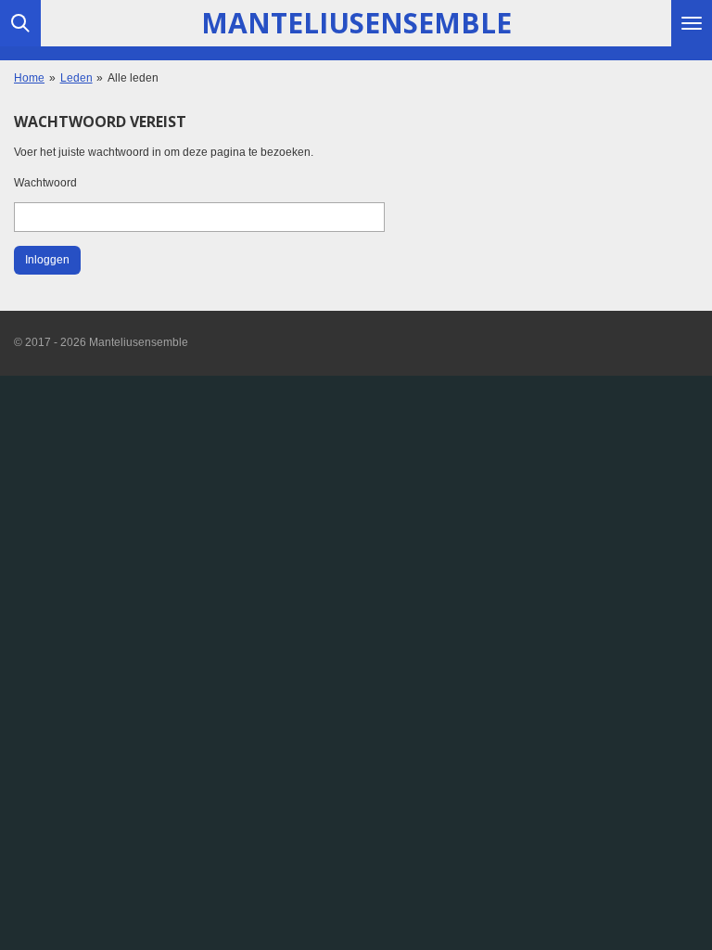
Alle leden (133, 77)
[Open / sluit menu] (691, 23)
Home (29, 77)
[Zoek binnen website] (20, 23)
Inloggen (47, 259)
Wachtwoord (45, 182)
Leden (76, 77)
